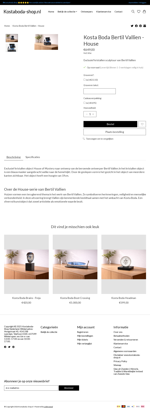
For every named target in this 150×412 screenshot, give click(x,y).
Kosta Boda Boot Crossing (75, 297)
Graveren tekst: (91, 85)
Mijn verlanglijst (84, 343)
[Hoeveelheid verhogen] (93, 114)
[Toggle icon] (133, 11)
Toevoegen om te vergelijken (99, 139)
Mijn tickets (82, 339)
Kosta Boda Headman (123, 297)
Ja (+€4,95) (91, 103)
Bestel (110, 124)
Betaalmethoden (121, 336)
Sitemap (117, 365)
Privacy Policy (120, 361)
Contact (118, 11)
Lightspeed (48, 407)
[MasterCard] (123, 406)
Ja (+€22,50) (92, 80)
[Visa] (128, 406)
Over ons (118, 332)
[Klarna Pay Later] (142, 406)
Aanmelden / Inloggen (137, 2)
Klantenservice (103, 11)
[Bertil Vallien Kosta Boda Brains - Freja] (26, 264)
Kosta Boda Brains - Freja (26, 297)
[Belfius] (138, 406)
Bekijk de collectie (49, 332)
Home (51, 11)
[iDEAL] (118, 406)
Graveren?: (88, 75)
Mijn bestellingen (85, 336)
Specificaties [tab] (32, 157)
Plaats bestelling (114, 131)
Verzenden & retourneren (126, 339)
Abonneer (69, 388)
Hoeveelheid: (89, 108)
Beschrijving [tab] (13, 157)
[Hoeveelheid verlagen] (87, 114)
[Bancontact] (133, 406)
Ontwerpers (87, 11)
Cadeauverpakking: (92, 98)
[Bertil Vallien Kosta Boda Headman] (123, 264)
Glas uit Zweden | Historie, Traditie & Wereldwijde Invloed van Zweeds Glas (128, 371)
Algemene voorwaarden (125, 351)
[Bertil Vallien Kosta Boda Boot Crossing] (75, 264)
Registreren (82, 332)
